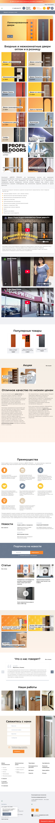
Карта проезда (4, 819)
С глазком (4, 778)
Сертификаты (46, 763)
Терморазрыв (6, 773)
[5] (48, 701)
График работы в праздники (25, 525)
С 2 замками (4, 785)
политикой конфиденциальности (19, 747)
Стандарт (5, 769)
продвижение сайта (43, 815)
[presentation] (2, 671)
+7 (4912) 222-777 (16, 8)
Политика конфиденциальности (38, 797)
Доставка (31, 770)
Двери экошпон (20, 769)
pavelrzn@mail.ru (5, 816)
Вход (46, 4)
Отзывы (44, 773)
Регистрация (51, 4)
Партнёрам (32, 763)
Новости (31, 773)
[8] (34, 701)
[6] (7, 701)
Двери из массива (20, 767)
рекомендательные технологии (8, 810)
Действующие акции (22, 534)
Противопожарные (7, 775)
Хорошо (7, 814)
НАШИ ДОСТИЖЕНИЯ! (42, 525)
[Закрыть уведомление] (53, 2)
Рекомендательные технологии (38, 794)
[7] (21, 701)
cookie (12, 808)
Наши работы (45, 770)
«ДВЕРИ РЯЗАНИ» (47, 409)
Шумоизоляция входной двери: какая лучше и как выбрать (43, 581)
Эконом (4, 767)
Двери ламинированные (20, 772)
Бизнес (4, 771)
